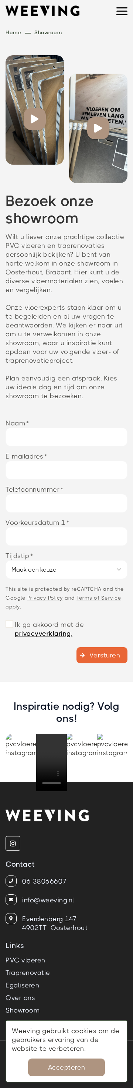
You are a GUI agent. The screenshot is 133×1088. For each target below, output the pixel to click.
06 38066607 (44, 881)
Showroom (23, 1010)
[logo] (43, 13)
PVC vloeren (25, 960)
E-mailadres (25, 456)
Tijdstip (17, 555)
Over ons (20, 997)
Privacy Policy (45, 598)
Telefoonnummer (32, 489)
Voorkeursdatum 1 (35, 522)
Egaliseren (22, 985)
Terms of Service (98, 598)
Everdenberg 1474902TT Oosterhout (55, 923)
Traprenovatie (28, 972)
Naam (15, 423)
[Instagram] (13, 843)
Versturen (104, 655)
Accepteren (66, 1067)
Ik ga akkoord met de (49, 629)
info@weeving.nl (48, 900)
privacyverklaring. (43, 633)
